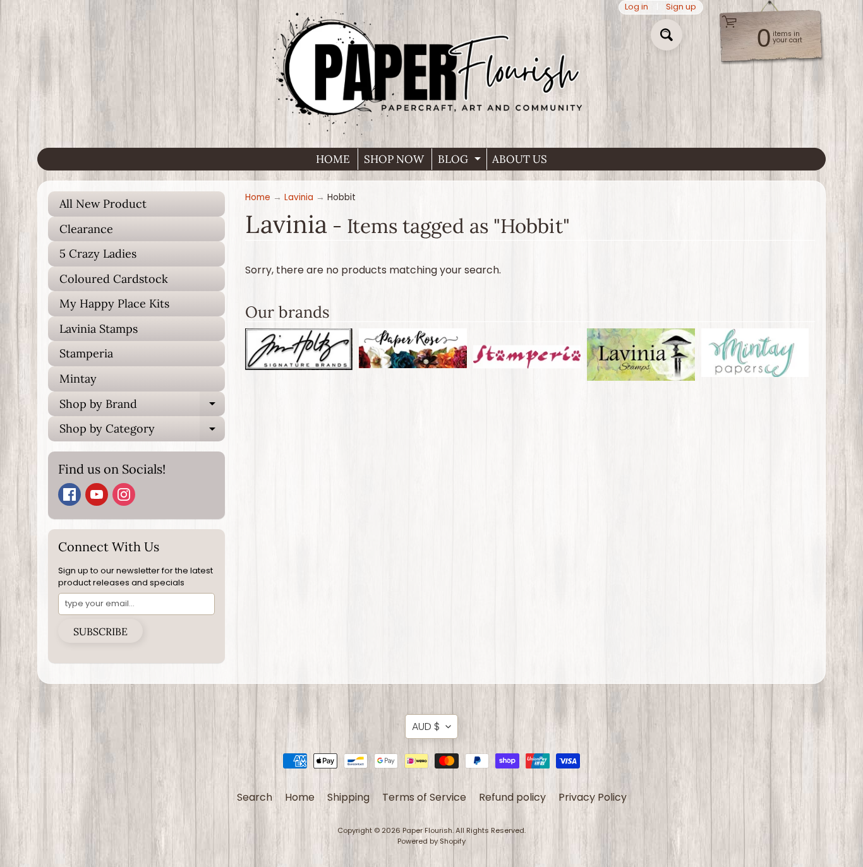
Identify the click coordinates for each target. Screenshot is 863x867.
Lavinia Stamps (98, 328)
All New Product (103, 203)
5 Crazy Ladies (97, 253)
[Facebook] (69, 494)
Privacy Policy (592, 797)
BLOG (461, 161)
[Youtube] (96, 494)
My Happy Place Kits (114, 303)
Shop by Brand (142, 407)
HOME (333, 159)
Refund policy (512, 797)
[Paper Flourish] (431, 69)
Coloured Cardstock (113, 279)
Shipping (348, 797)
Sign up (681, 7)
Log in (636, 7)
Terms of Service (424, 797)
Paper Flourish (427, 830)
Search (254, 797)
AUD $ (426, 726)
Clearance (86, 229)
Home (257, 197)
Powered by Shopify (431, 841)
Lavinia (298, 197)
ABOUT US (519, 159)
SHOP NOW (394, 159)
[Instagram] (123, 494)
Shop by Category (142, 431)
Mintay (78, 378)
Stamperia (86, 353)
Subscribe (100, 631)
